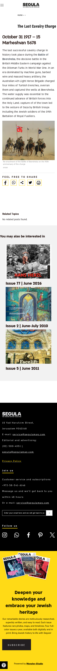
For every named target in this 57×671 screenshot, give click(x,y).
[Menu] (2, 5)
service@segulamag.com (29, 434)
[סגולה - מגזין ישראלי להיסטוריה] (31, 5)
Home (20, 15)
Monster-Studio (34, 663)
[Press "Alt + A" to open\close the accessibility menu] (4, 665)
